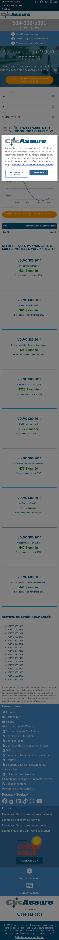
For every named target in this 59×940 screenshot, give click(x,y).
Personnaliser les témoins (16, 173)
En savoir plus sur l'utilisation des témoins (33, 164)
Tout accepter (38, 172)
